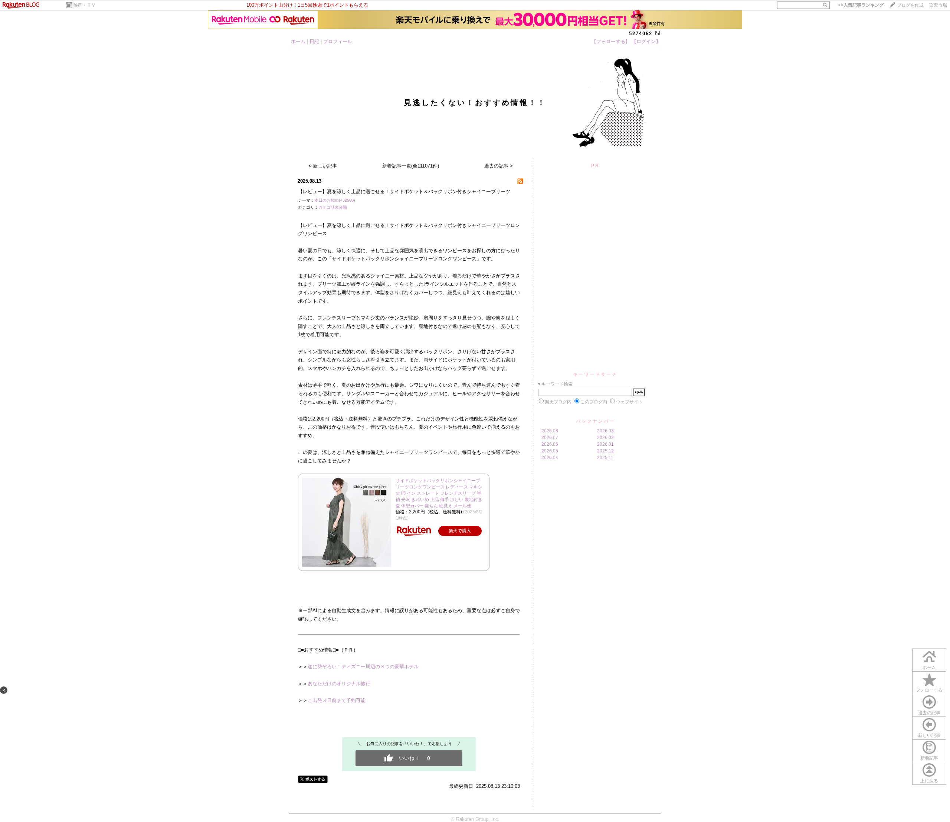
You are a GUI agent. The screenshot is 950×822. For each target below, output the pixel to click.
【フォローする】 (611, 41)
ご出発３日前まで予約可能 (337, 700)
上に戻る (929, 780)
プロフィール (337, 41)
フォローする (929, 690)
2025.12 (605, 451)
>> (861, 5)
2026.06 (549, 444)
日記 (314, 41)
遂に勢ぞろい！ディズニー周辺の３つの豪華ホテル (363, 666)
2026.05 (549, 451)
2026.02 (605, 437)
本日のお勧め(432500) (334, 200)
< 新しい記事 (322, 166)
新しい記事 (929, 735)
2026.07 (549, 437)
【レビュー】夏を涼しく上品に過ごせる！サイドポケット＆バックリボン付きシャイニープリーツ (404, 191)
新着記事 (929, 758)
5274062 (640, 33)
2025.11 (605, 457)
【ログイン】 (646, 41)
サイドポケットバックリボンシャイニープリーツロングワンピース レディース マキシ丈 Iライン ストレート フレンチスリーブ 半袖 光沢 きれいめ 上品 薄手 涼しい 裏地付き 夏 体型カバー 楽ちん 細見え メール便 (439, 493)
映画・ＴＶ (84, 5)
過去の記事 (929, 712)
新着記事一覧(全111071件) (410, 166)
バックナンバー (595, 421)
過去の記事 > (498, 166)
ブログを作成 (910, 5)
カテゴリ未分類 (332, 207)
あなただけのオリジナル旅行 (339, 683)
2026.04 (549, 457)
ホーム (298, 41)
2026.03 (605, 430)
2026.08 (549, 430)
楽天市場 (938, 5)
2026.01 (605, 444)
